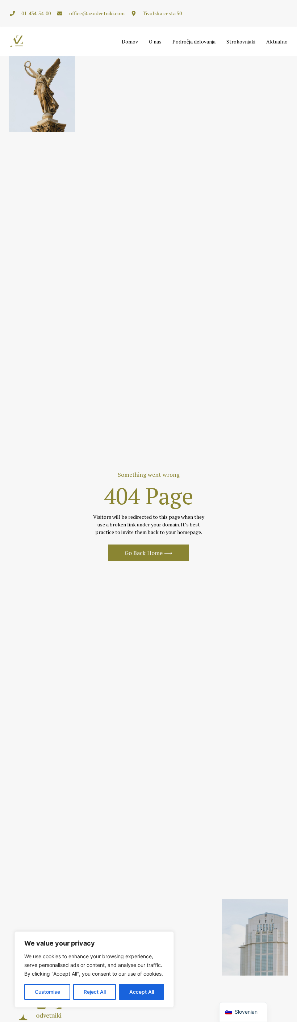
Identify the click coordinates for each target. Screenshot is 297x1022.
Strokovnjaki (240, 41)
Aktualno (277, 41)
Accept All (141, 992)
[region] (94, 969)
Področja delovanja (194, 41)
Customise (47, 992)
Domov (130, 41)
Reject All (95, 992)
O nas (155, 41)
